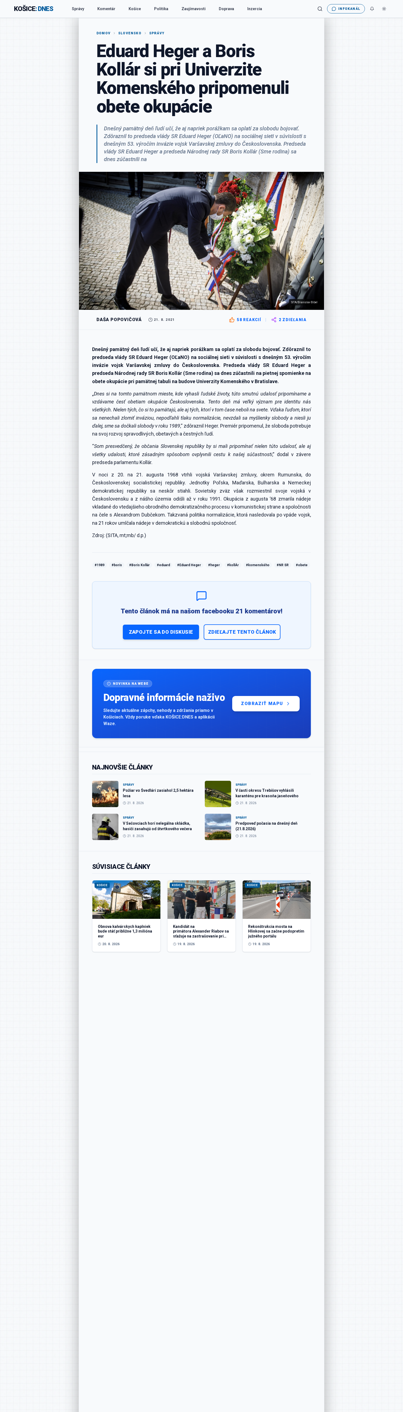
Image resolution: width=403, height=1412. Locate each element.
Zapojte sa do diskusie (161, 632)
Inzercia (254, 9)
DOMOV (103, 33)
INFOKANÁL (349, 9)
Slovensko (129, 33)
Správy (78, 9)
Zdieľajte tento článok (242, 632)
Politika (161, 9)
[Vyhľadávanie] (320, 9)
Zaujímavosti (193, 9)
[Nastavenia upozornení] (372, 9)
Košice (135, 9)
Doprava (226, 9)
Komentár (106, 9)
